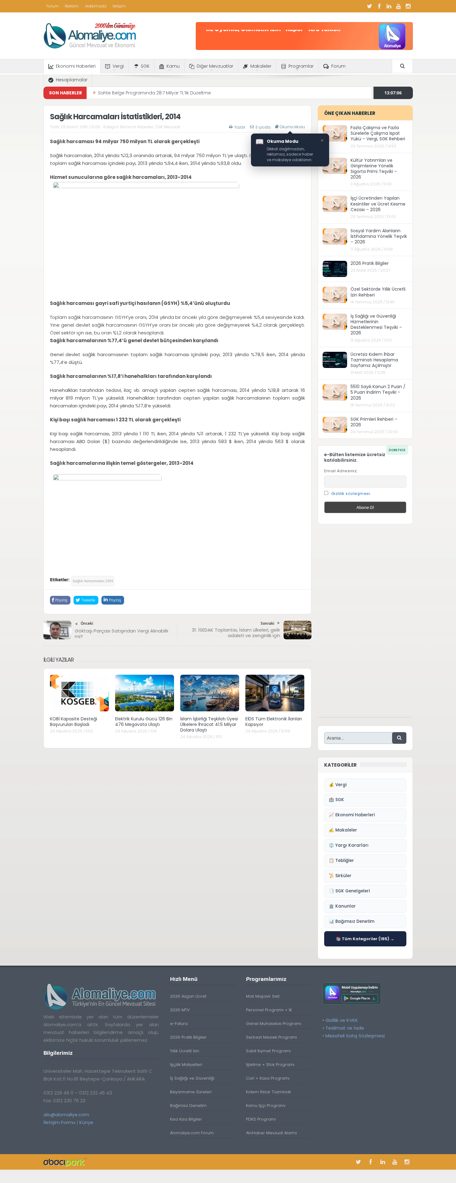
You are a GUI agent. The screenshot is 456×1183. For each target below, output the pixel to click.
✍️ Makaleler (343, 830)
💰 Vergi (337, 785)
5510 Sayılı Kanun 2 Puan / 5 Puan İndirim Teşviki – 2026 (378, 392)
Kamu (173, 66)
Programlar (301, 66)
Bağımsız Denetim (188, 1105)
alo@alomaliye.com (66, 1114)
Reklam (72, 6)
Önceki (87, 623)
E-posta (263, 127)
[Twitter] (369, 6)
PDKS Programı (261, 1119)
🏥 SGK (336, 800)
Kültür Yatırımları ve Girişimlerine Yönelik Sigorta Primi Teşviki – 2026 (374, 168)
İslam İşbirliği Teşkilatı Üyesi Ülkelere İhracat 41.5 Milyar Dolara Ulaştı (209, 724)
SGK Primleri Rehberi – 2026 (374, 422)
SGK (145, 66)
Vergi (118, 66)
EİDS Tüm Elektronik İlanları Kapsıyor (273, 721)
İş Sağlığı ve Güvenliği (192, 1078)
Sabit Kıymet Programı (268, 1051)
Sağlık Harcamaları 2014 (93, 580)
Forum (53, 6)
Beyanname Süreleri (191, 1092)
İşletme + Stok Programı (270, 1064)
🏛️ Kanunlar (342, 906)
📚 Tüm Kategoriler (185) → (365, 939)
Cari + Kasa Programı (267, 1078)
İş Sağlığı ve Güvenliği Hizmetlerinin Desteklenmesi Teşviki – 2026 (376, 324)
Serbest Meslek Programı (271, 1037)
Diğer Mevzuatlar (215, 66)
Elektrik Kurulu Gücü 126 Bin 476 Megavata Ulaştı (143, 721)
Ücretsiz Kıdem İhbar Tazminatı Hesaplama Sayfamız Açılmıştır (374, 360)
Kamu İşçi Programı (265, 1105)
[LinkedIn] (389, 6)
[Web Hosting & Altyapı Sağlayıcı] (65, 1161)
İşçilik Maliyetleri (186, 1064)
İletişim (119, 6)
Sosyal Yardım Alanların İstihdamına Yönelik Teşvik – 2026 (379, 236)
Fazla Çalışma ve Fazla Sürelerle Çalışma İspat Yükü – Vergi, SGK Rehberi (378, 133)
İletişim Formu (59, 1122)
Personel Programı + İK (269, 1010)
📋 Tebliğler (341, 860)
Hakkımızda (95, 6)
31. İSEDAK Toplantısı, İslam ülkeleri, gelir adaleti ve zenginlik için (236, 633)
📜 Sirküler (340, 876)
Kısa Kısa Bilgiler (186, 1119)
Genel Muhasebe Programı (273, 1024)
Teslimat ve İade (344, 1028)
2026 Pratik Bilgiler (370, 263)
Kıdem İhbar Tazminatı (268, 1092)
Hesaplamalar (71, 80)
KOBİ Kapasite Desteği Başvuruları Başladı (73, 721)
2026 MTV (180, 1010)
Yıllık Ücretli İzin (184, 1051)
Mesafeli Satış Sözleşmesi (355, 1035)
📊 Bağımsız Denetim (351, 921)
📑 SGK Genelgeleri (349, 891)
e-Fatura (179, 1024)
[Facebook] (379, 6)
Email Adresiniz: (341, 471)
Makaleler (260, 66)
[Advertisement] (365, 624)
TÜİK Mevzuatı (167, 126)
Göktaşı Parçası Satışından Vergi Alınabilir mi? (121, 634)
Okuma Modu (292, 127)
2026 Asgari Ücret (188, 996)
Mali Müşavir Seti (262, 996)
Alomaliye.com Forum (192, 1133)
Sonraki (267, 623)
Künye (86, 1122)
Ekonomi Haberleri (76, 66)
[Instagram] (408, 6)
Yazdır (239, 127)
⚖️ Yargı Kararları (349, 845)
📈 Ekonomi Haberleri (352, 815)
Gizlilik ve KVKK (341, 1020)
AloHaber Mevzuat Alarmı (271, 1133)
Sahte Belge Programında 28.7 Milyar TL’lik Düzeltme (154, 89)
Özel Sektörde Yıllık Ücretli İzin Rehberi (378, 292)
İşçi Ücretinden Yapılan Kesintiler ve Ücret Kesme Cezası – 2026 (378, 203)
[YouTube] (398, 6)
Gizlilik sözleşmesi (350, 493)
